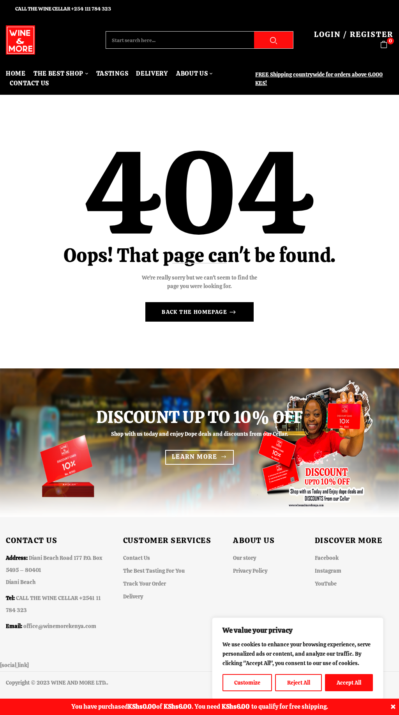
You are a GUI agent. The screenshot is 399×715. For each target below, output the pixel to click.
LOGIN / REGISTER (353, 34)
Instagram (328, 570)
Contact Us (136, 557)
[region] (297, 658)
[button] (386, 44)
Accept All (349, 682)
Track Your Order (144, 583)
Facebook (327, 557)
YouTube (326, 583)
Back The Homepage (195, 311)
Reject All (298, 682)
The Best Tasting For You (154, 570)
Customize (247, 682)
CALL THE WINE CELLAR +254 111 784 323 (63, 8)
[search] (273, 40)
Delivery (133, 596)
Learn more (194, 457)
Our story (244, 557)
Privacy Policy (250, 570)
